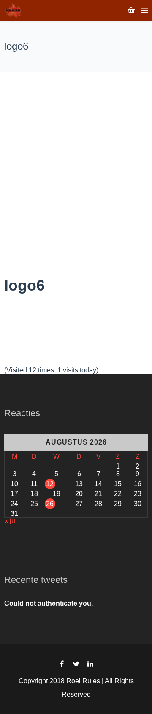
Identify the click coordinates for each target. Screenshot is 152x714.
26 (50, 503)
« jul (10, 520)
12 (50, 484)
